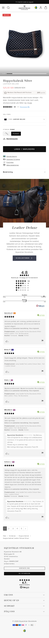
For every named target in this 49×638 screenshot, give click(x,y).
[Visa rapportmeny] (42, 341)
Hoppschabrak (24, 536)
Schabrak (12, 536)
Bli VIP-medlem (24, 573)
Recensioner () (24, 107)
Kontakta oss (24, 568)
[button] (3, 8)
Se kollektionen (22, 258)
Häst (4, 536)
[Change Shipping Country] (36, 7)
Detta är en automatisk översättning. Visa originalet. (22, 328)
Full (7, 133)
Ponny (16, 133)
